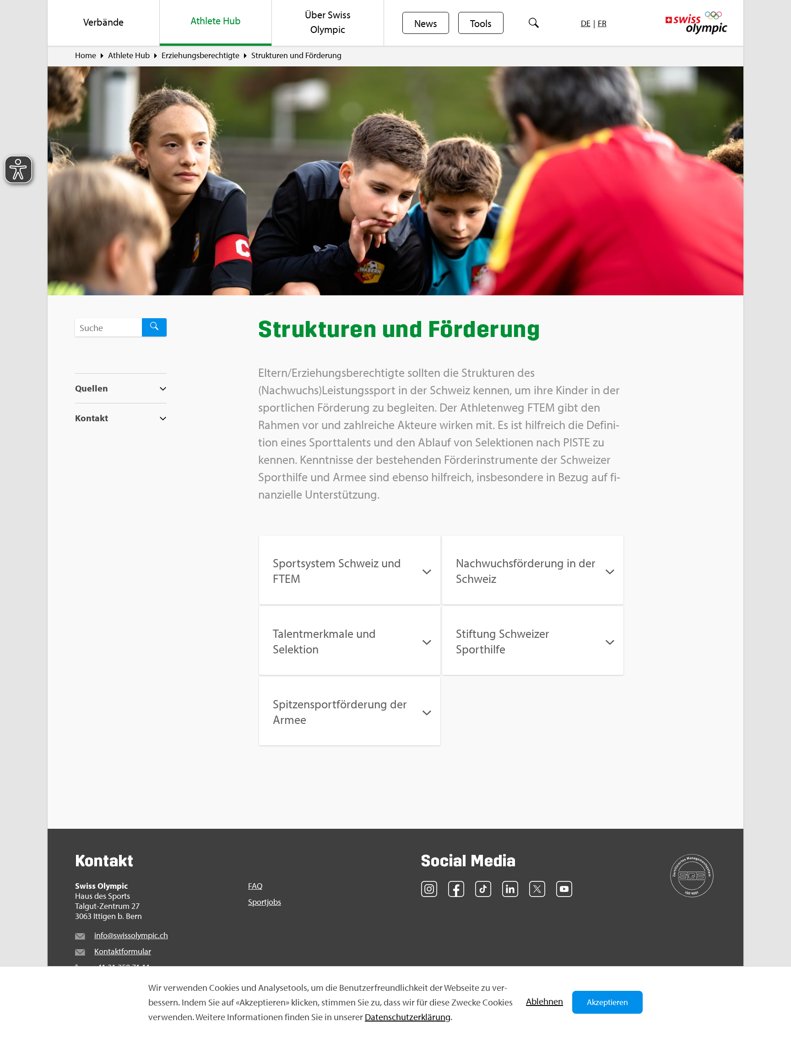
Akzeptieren (607, 1002)
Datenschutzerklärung (407, 1016)
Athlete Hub (129, 55)
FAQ (255, 886)
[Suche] (533, 23)
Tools (481, 23)
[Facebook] (456, 889)
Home (85, 55)
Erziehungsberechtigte (200, 55)
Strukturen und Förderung (296, 55)
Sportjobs (264, 902)
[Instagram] (429, 889)
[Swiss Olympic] (696, 22)
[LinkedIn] (510, 889)
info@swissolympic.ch (131, 935)
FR (602, 23)
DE (586, 23)
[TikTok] (483, 889)
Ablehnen (544, 1001)
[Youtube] (564, 889)
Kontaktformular (122, 951)
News (425, 23)
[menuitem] (104, 23)
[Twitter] (537, 889)
